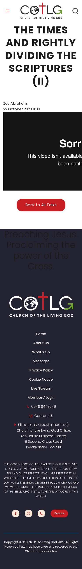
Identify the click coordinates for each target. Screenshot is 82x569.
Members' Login (41, 397)
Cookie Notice (41, 379)
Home (41, 334)
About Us (41, 342)
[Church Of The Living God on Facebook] (15, 513)
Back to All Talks (41, 205)
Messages (41, 361)
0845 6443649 (43, 406)
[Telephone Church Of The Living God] (41, 513)
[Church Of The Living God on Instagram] (28, 513)
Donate (59, 513)
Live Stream (41, 388)
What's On (41, 352)
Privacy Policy (41, 370)
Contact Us (44, 415)
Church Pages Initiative (41, 551)
